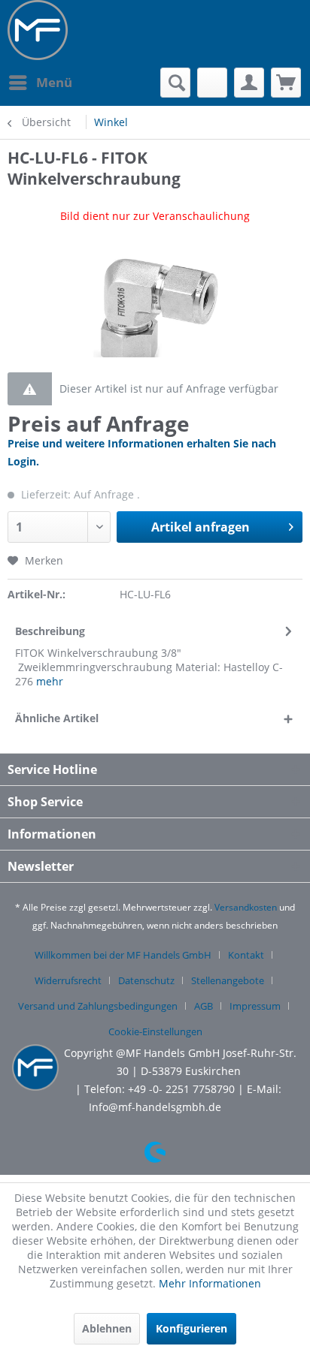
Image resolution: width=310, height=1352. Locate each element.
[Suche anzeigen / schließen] (175, 83)
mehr (49, 681)
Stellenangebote (227, 980)
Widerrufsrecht (68, 980)
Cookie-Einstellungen (155, 1031)
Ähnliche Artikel (57, 718)
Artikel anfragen (200, 527)
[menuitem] (40, 83)
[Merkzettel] (212, 83)
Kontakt (246, 955)
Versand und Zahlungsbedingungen (98, 1006)
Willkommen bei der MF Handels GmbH (123, 955)
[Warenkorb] (286, 83)
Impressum (255, 1006)
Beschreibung (50, 631)
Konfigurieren (191, 1328)
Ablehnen (107, 1328)
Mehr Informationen (210, 1283)
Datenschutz (146, 980)
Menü (54, 82)
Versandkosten (245, 907)
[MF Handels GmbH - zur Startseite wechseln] (38, 30)
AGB (203, 1006)
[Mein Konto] (249, 83)
